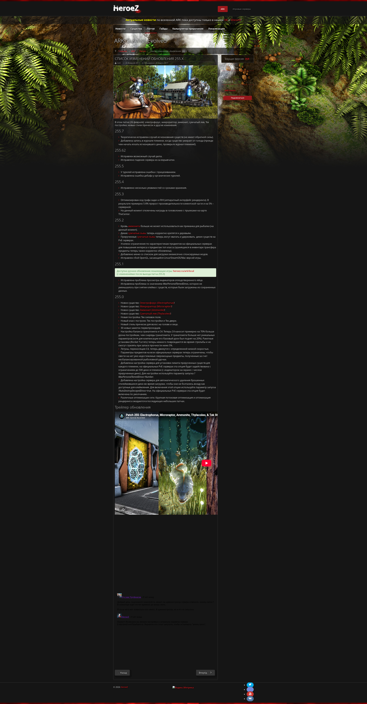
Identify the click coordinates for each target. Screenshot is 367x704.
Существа (136, 28)
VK (226, 20)
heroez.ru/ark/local (183, 271)
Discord (236, 20)
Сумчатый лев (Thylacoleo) (155, 313)
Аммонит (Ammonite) (152, 310)
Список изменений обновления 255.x (149, 58)
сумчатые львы (137, 233)
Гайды (164, 28)
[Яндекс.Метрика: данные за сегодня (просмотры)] (183, 687)
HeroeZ (124, 687)
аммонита (134, 226)
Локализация (216, 28)
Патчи (151, 28)
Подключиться (237, 98)
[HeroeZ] (128, 9)
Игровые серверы (242, 9)
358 (247, 59)
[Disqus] (165, 553)
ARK (223, 9)
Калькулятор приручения (187, 28)
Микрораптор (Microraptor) (155, 306)
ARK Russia (230, 90)
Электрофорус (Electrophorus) (157, 302)
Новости (120, 28)
